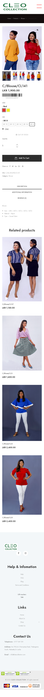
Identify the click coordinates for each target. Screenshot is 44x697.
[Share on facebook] (9, 166)
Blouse (11, 176)
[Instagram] (25, 553)
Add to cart (24, 158)
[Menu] (39, 7)
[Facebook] (18, 553)
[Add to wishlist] (38, 240)
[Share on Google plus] (19, 166)
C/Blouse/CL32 (7, 444)
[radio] (4, 110)
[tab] (22, 186)
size (3, 117)
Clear (7, 129)
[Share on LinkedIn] (16, 166)
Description (22, 186)
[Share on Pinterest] (22, 166)
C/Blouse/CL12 (7, 373)
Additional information (22, 192)
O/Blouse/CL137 (8, 304)
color (3, 103)
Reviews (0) (22, 198)
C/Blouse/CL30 (7, 517)
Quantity (4, 139)
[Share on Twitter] (13, 166)
